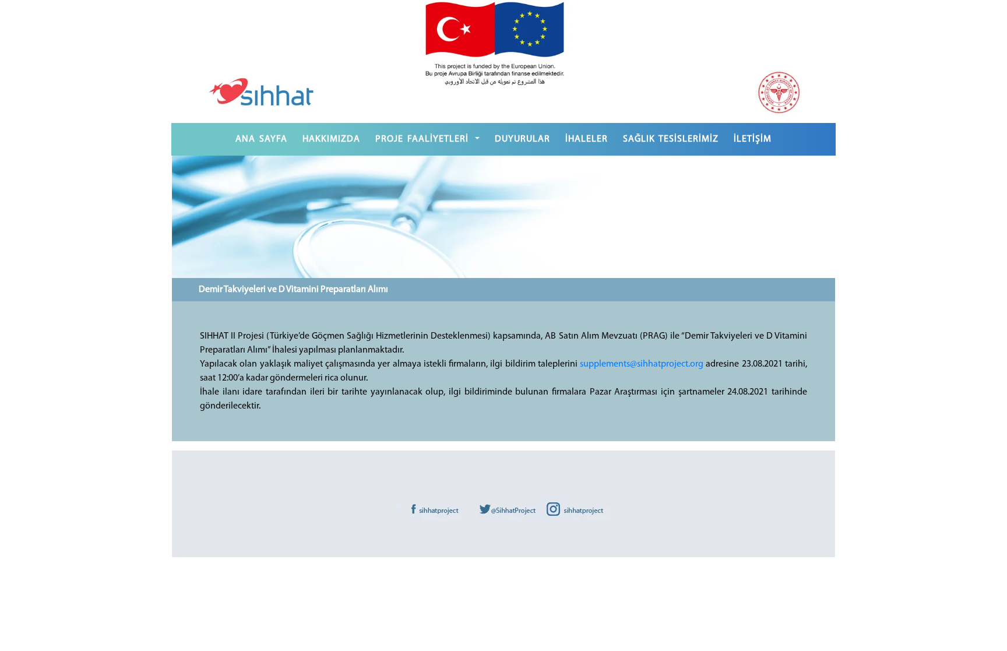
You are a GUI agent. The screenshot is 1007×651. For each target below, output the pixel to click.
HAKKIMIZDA (331, 139)
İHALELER (586, 139)
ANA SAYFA (261, 139)
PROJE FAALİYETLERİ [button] (424, 139)
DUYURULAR (522, 139)
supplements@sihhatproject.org (641, 364)
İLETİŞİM (753, 139)
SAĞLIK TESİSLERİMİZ (671, 139)
